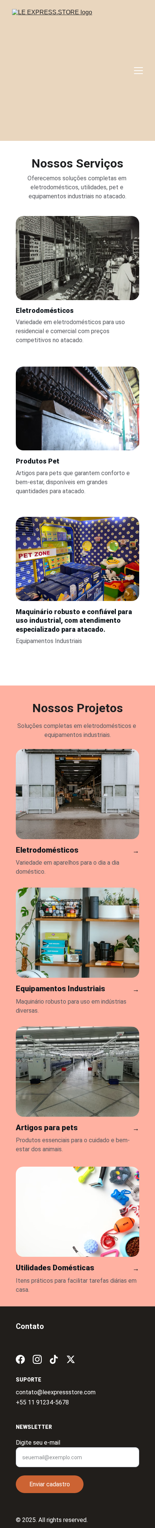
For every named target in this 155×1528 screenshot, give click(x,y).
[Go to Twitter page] (70, 1359)
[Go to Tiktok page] (53, 1359)
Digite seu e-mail (38, 1442)
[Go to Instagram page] (37, 1359)
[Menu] (138, 70)
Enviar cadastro (49, 1484)
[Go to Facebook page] (20, 1359)
